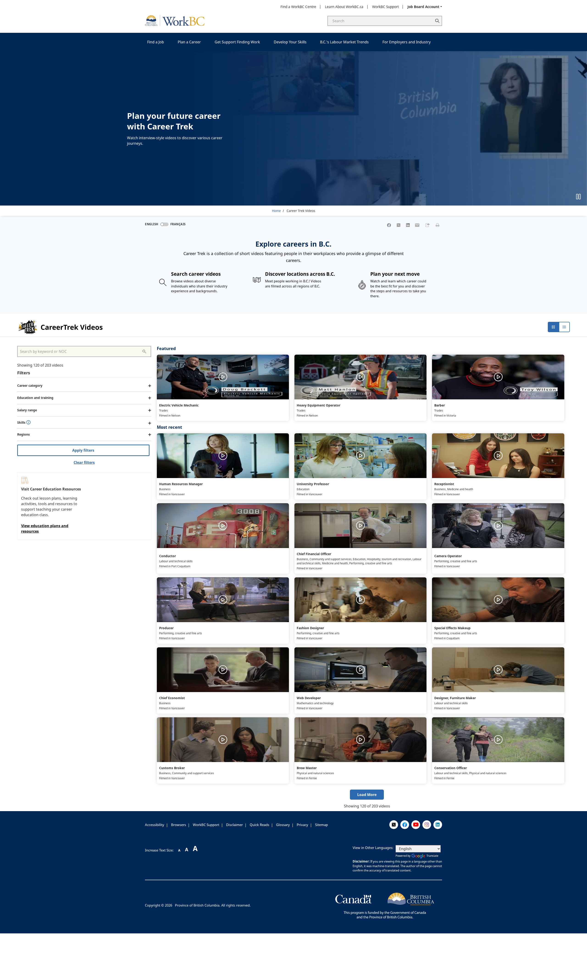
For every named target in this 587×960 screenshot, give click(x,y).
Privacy (302, 824)
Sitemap (321, 824)
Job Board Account (423, 6)
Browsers (178, 824)
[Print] (437, 225)
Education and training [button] (35, 397)
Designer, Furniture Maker (455, 698)
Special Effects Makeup (452, 628)
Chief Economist (172, 698)
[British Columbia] (384, 904)
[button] (427, 225)
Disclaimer (234, 824)
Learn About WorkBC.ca (344, 6)
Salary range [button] (27, 410)
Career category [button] (29, 385)
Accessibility (154, 824)
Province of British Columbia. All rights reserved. (213, 905)
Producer (166, 628)
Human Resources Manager (181, 484)
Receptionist (444, 484)
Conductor (167, 556)
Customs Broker (172, 768)
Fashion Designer (310, 628)
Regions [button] (23, 434)
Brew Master (307, 768)
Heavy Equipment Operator (318, 405)
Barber (439, 405)
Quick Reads (259, 824)
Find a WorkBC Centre (298, 6)
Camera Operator (448, 556)
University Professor (313, 484)
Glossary (283, 824)
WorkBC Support (385, 6)
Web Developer (309, 698)
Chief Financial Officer (314, 554)
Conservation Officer (450, 768)
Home (276, 211)
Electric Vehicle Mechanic (179, 405)
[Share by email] (417, 225)
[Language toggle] (164, 224)
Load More (367, 794)
